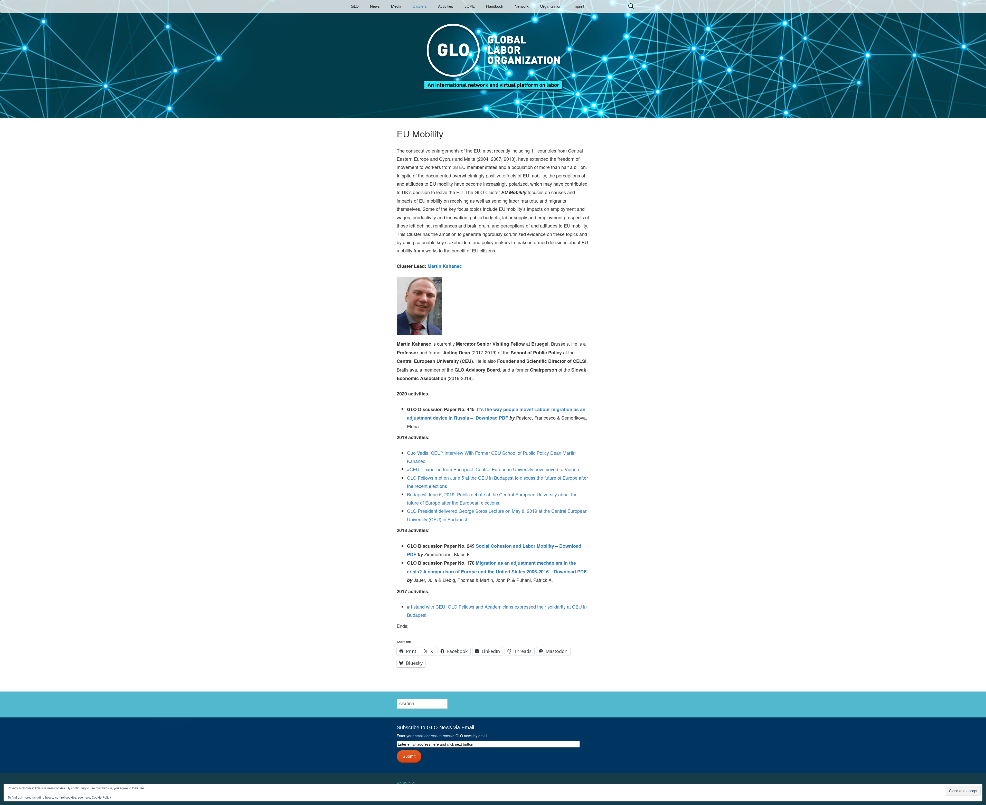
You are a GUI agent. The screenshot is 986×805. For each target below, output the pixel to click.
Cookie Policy (101, 797)
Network (522, 6)
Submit (409, 756)
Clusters (420, 6)
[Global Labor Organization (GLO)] (493, 53)
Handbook (494, 6)
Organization (550, 6)
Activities (445, 6)
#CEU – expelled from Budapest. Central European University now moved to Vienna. (493, 469)
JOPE (469, 6)
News (375, 6)
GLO (355, 6)
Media (396, 6)
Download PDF (492, 417)
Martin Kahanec (445, 266)
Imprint (578, 6)
